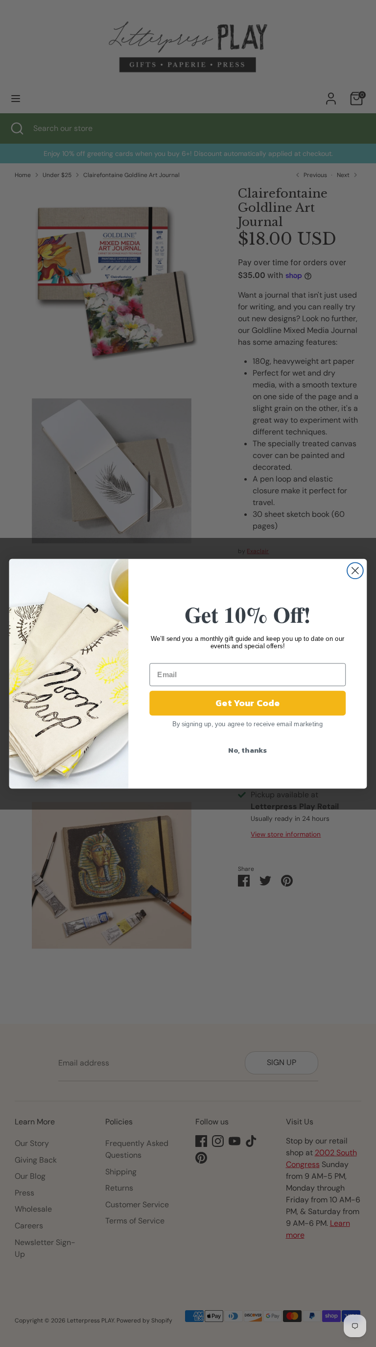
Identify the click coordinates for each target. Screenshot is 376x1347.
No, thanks (247, 749)
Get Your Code (247, 703)
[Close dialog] (355, 570)
